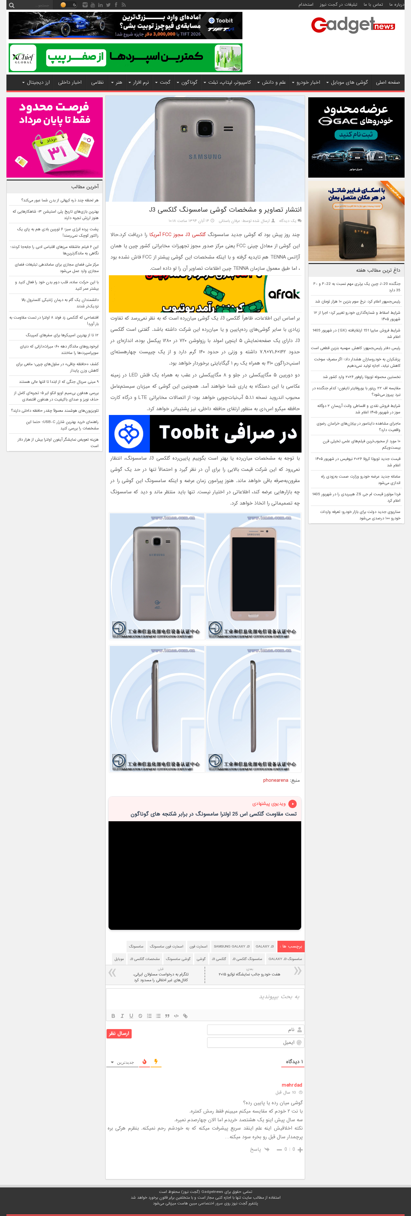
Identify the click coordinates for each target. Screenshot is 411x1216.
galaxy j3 (265, 946)
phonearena (275, 780)
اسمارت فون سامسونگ (166, 946)
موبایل (119, 959)
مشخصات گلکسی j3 (145, 959)
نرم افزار (141, 82)
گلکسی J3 (219, 959)
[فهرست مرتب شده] (149, 1016)
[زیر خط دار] (131, 1016)
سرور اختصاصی (210, 1203)
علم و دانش (274, 82)
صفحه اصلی (388, 82)
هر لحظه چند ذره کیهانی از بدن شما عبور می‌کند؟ (60, 200)
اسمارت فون (198, 946)
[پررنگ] (113, 1016)
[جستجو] (11, 5)
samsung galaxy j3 (231, 946)
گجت (165, 82)
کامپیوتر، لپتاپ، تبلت (229, 82)
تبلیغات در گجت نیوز (338, 5)
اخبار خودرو (308, 82)
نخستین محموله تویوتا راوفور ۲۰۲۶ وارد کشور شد (361, 377)
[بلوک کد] (176, 1016)
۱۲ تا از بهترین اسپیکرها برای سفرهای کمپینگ (62, 335)
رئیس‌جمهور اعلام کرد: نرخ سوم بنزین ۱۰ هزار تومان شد (357, 301)
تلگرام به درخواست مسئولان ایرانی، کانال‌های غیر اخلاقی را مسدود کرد (160, 975)
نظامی (97, 82)
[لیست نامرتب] (158, 1016)
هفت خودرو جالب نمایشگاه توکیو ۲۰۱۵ (249, 972)
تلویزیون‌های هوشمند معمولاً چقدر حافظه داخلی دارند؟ (55, 411)
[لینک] (185, 1016)
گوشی (201, 959)
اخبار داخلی (70, 82)
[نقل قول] (167, 1016)
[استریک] (140, 1016)
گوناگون (189, 82)
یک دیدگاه (287, 221)
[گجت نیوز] (353, 35)
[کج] (122, 1016)
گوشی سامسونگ (178, 959)
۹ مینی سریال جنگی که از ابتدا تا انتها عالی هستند (59, 382)
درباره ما (397, 5)
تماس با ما (373, 5)
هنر (119, 82)
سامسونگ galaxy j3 (285, 959)
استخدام (306, 5)
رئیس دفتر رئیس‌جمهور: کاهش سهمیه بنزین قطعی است (355, 348)
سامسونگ (136, 946)
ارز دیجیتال (38, 82)
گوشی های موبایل (349, 82)
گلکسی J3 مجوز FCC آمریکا (177, 235)
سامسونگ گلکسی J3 (247, 959)
